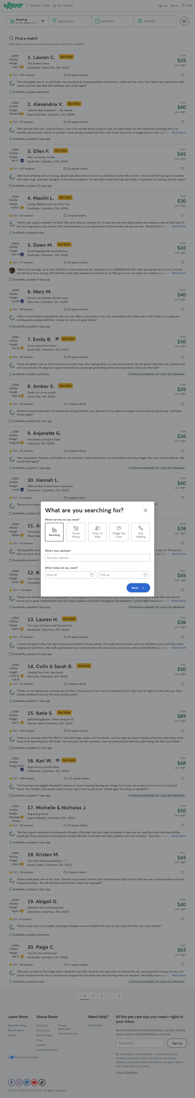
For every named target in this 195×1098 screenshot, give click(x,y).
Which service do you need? (62, 519)
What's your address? (57, 550)
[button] (145, 510)
